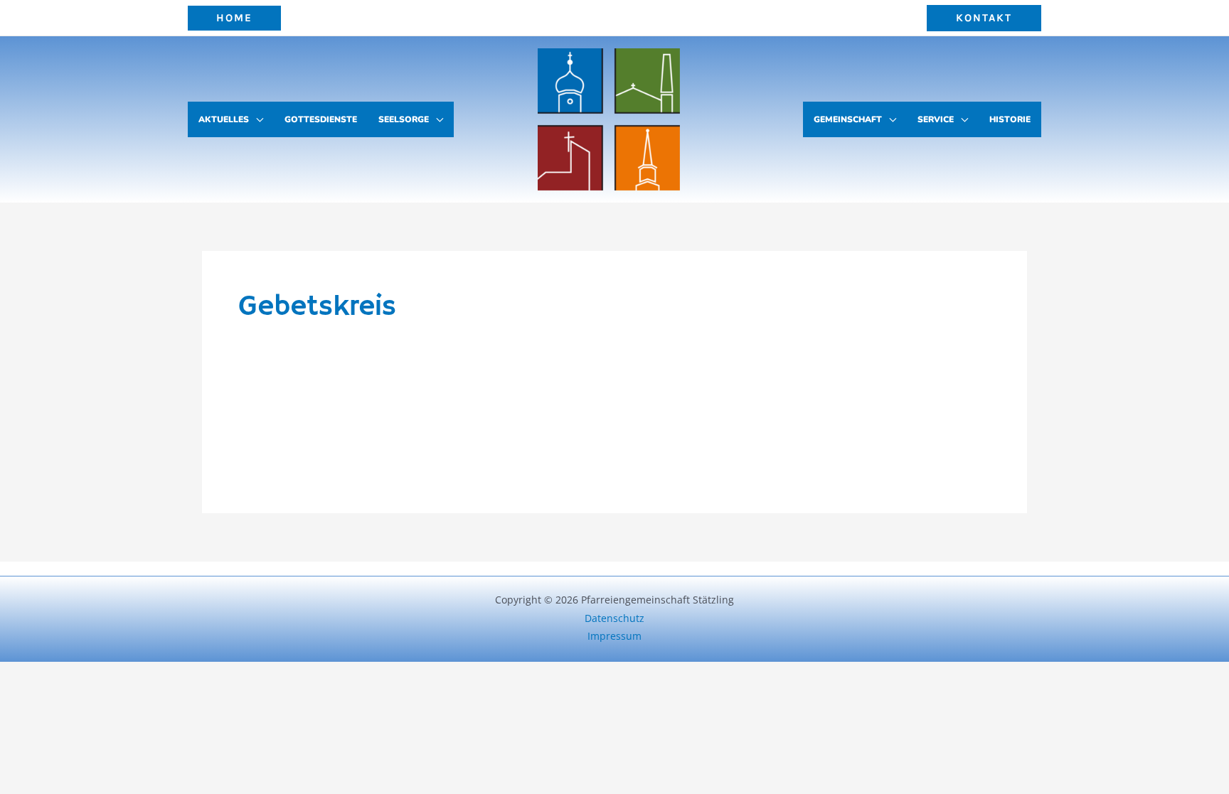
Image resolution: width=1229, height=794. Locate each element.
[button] (234, 18)
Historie (1010, 119)
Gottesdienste (320, 119)
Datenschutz (614, 618)
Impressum (614, 636)
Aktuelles (223, 119)
